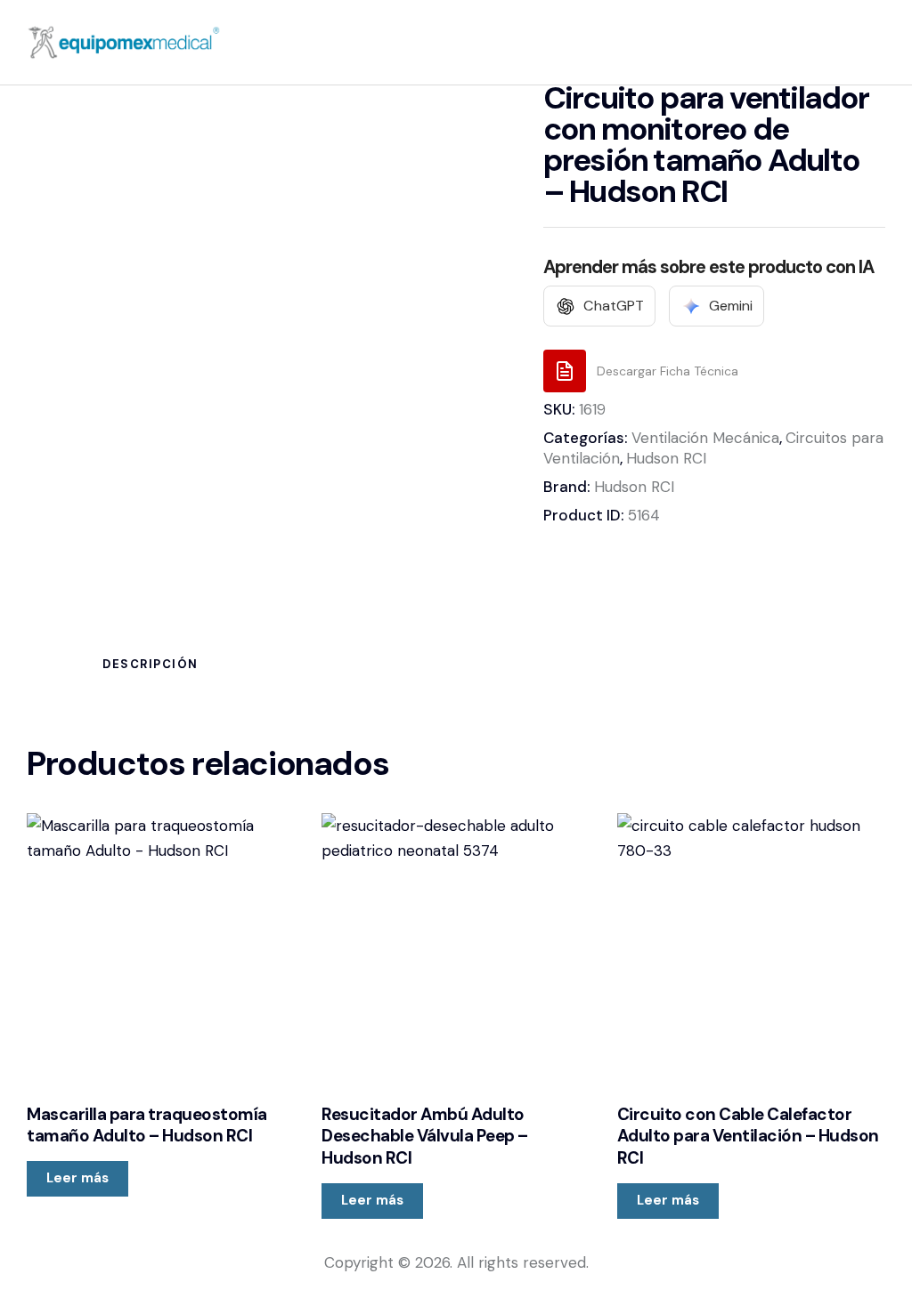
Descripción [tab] (150, 664)
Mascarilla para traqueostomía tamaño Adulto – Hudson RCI (147, 1126)
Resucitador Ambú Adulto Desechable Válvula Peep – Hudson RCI (425, 1136)
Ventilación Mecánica (705, 437)
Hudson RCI (666, 458)
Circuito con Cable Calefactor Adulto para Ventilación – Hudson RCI (748, 1136)
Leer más (77, 1178)
